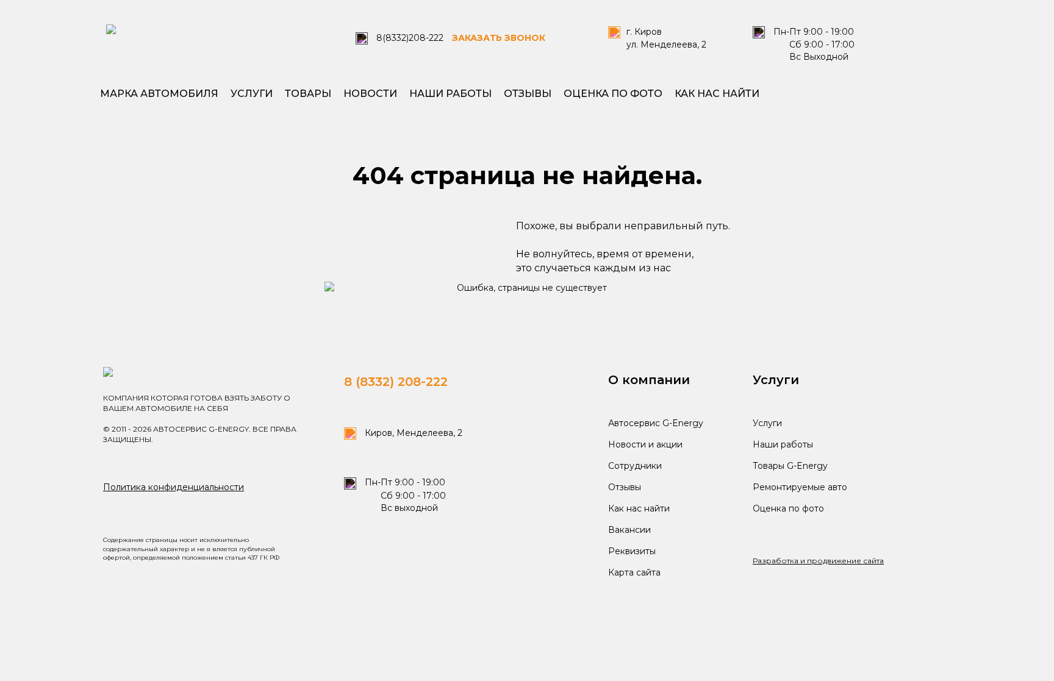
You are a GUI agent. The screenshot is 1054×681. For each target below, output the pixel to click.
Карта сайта (634, 572)
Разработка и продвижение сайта (818, 560)
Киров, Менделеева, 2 (412, 432)
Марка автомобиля (159, 93)
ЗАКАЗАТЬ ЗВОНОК (498, 37)
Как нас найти (717, 93)
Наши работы (450, 93)
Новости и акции (645, 444)
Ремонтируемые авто (800, 487)
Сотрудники (635, 465)
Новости (370, 93)
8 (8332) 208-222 (396, 381)
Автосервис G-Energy (655, 423)
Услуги (252, 93)
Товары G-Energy (790, 465)
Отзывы (527, 93)
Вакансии (629, 529)
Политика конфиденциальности (173, 487)
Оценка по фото (613, 93)
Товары (308, 93)
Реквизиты (632, 551)
